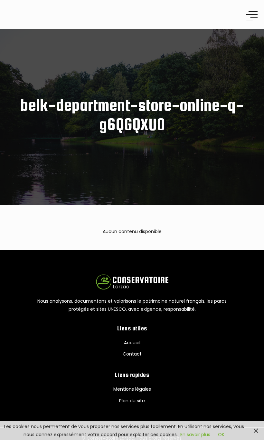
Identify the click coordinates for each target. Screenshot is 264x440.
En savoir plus (195, 434)
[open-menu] (249, 14)
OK (221, 434)
